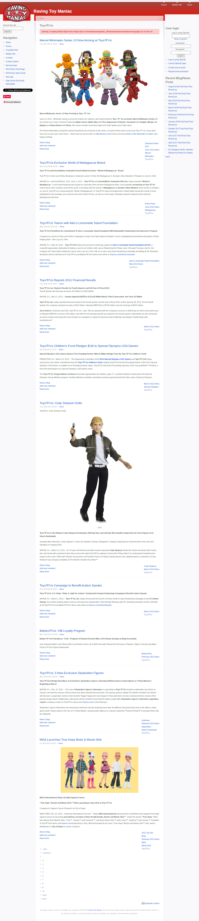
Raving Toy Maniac (95, 910)
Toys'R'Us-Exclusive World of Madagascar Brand (72, 162)
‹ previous (46, 853)
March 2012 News (151, 327)
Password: (181, 49)
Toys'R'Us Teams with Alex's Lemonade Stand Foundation (79, 223)
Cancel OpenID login (177, 63)
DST (147, 146)
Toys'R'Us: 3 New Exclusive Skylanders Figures (72, 673)
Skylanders (146, 727)
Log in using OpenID (177, 60)
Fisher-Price (150, 204)
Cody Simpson (150, 566)
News (189, 5)
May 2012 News (136, 264)
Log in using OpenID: (181, 33)
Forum (164, 5)
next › (44, 895)
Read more (44, 149)
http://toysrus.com (103, 134)
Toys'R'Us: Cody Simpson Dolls (61, 403)
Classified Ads (12, 50)
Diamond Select (152, 143)
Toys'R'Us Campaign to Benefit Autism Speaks (71, 585)
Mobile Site (177, 5)
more (168, 157)
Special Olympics (151, 387)
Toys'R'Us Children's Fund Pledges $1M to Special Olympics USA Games (89, 345)
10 (43, 891)
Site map (9, 77)
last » (44, 899)
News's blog (45, 142)
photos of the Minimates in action (139, 134)
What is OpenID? (180, 39)
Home (42, 18)
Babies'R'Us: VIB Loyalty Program (62, 630)
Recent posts (11, 65)
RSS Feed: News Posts (15, 73)
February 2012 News (150, 657)
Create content (12, 61)
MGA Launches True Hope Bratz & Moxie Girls (71, 739)
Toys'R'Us (149, 159)
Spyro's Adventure (149, 730)
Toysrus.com (87, 702)
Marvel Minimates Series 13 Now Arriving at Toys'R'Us (76, 40)
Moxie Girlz (146, 846)
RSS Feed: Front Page (15, 69)
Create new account (176, 68)
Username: (181, 43)
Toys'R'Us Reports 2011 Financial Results (68, 280)
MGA (144, 842)
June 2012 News (152, 150)
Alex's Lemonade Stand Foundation (144, 261)
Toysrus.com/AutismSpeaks (100, 605)
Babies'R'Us (147, 654)
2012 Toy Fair (147, 833)
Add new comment (47, 146)
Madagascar (150, 210)
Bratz (144, 836)
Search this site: (9, 25)
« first (44, 849)
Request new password (178, 71)
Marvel (148, 153)
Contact (9, 58)
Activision (146, 720)
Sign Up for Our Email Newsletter (15, 82)
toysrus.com (67, 823)
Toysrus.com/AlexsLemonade (122, 254)
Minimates (149, 156)
